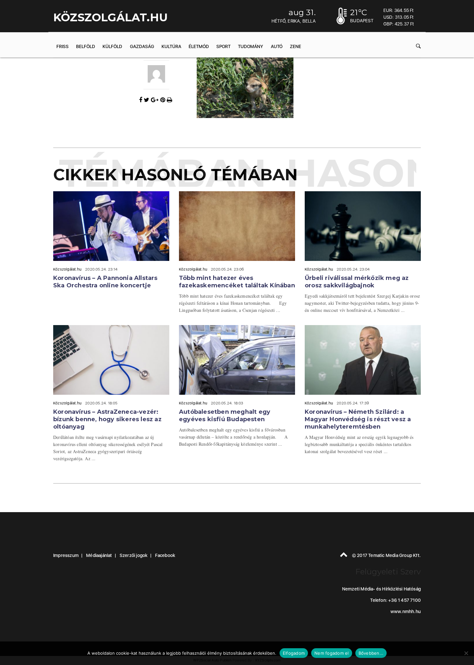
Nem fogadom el (331, 653)
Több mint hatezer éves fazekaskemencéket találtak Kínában (237, 281)
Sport (223, 46)
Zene (295, 46)
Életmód (199, 46)
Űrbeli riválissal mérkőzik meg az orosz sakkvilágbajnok (357, 281)
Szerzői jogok (134, 555)
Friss (62, 46)
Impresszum (66, 555)
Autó (276, 46)
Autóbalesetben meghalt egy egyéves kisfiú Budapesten (224, 415)
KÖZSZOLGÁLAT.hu (110, 17)
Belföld (85, 46)
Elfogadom (294, 653)
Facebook (165, 555)
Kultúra (171, 46)
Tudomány (250, 46)
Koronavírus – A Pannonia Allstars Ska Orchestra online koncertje (105, 281)
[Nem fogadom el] (466, 653)
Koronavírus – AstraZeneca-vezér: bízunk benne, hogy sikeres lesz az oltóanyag (107, 419)
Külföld (112, 46)
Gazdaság (142, 46)
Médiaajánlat (99, 555)
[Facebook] (141, 99)
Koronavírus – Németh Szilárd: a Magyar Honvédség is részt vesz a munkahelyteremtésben (358, 419)
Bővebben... (371, 653)
